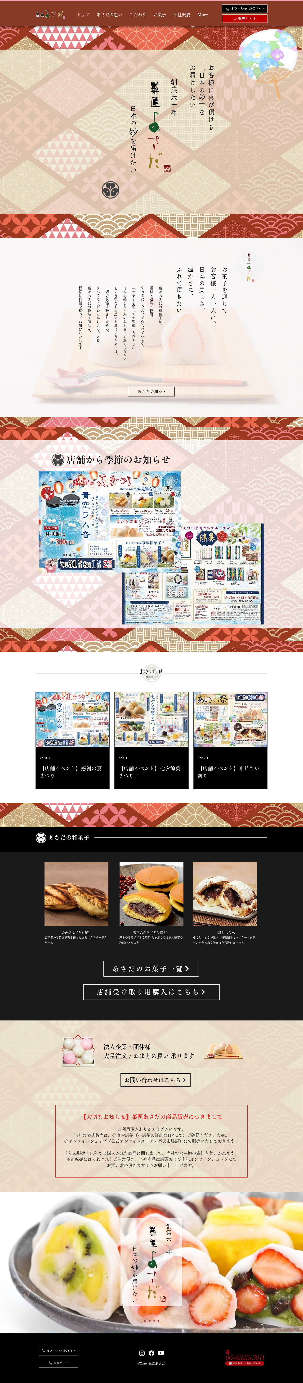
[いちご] (145, 1321)
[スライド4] (154, 1321)
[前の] (26, 1262)
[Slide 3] (149, 1321)
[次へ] (277, 1262)
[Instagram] (142, 1353)
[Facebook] (151, 1353)
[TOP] (158, 1321)
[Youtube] (161, 1353)
